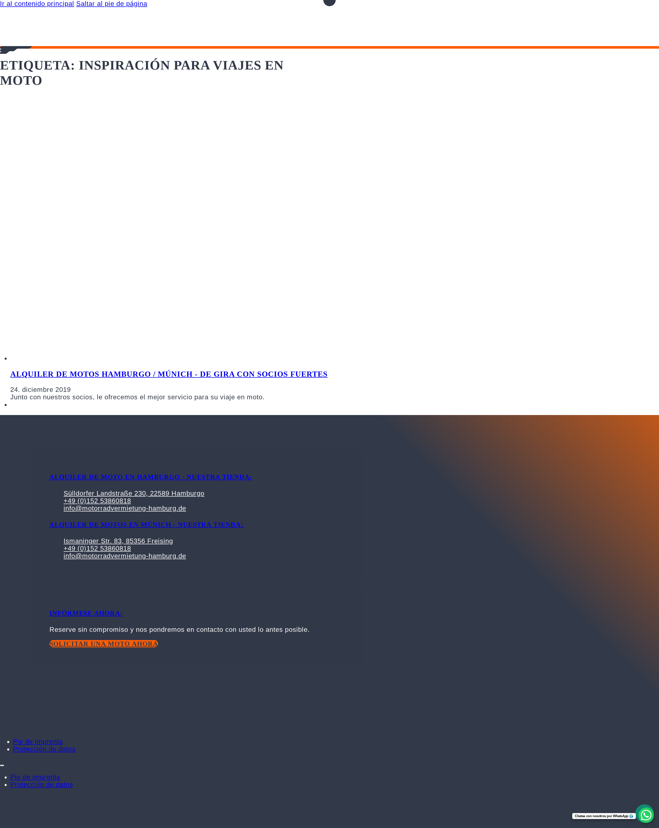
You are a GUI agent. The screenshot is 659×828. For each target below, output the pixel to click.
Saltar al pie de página (111, 3)
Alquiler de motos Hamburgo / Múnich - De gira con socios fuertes (169, 374)
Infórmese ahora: (86, 613)
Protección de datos (44, 749)
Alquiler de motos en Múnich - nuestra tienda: (146, 524)
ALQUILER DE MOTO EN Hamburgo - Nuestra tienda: (150, 477)
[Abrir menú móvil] (2, 765)
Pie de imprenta (38, 741)
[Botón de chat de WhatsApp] (646, 815)
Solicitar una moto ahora (103, 644)
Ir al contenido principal (37, 3)
